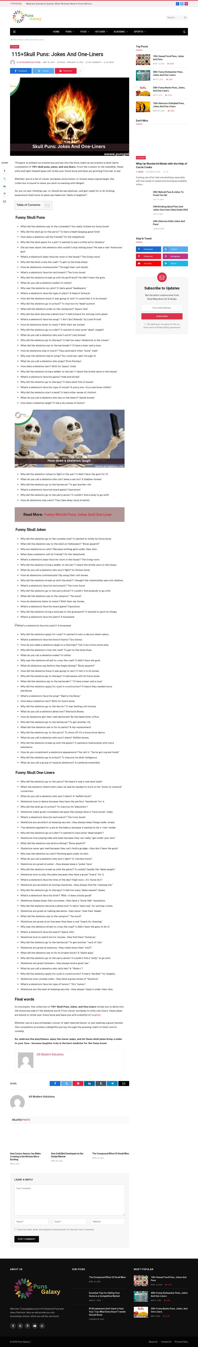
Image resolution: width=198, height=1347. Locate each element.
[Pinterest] (4, 194)
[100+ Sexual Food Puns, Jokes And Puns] (143, 59)
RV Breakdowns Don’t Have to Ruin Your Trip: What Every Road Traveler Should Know (107, 1311)
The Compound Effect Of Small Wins (110, 1153)
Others (14, 47)
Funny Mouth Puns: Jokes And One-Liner (77, 514)
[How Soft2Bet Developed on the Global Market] (69, 1138)
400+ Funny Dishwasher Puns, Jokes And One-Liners (168, 73)
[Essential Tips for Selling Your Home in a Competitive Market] (79, 1296)
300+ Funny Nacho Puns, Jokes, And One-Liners (169, 89)
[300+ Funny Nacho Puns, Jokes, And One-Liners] (143, 91)
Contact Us (166, 1342)
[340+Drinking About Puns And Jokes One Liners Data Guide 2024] (143, 210)
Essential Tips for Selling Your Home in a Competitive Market (104, 1294)
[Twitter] (4, 178)
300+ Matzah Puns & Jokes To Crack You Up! (168, 193)
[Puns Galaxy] (27, 17)
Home (56, 31)
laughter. (96, 1014)
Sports (138, 31)
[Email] (4, 201)
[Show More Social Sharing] (80, 71)
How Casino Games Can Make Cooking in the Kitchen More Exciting (25, 1156)
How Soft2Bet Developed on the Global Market (67, 1155)
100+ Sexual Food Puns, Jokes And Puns (168, 58)
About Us (153, 1342)
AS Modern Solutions (29, 62)
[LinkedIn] (4, 186)
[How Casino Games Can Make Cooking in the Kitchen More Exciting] (28, 1138)
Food (83, 31)
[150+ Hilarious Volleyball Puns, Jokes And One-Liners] (143, 106)
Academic (119, 31)
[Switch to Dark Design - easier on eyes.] (184, 31)
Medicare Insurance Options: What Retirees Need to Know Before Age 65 (61, 3)
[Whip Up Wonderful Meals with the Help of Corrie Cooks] (162, 143)
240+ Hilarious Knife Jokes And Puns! (169, 223)
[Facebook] (4, 171)
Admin (140, 172)
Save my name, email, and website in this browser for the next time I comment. (56, 1229)
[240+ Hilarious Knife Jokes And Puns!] (143, 224)
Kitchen (100, 31)
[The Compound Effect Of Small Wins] (110, 1138)
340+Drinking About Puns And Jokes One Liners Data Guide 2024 (170, 208)
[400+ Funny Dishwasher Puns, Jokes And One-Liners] (143, 75)
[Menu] (14, 31)
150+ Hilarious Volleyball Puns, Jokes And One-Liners (169, 105)
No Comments (95, 62)
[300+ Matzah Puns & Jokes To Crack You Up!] (143, 195)
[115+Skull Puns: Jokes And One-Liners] (69, 117)
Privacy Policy (163, 327)
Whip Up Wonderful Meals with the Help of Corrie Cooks (161, 165)
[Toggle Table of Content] (45, 205)
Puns (69, 31)
